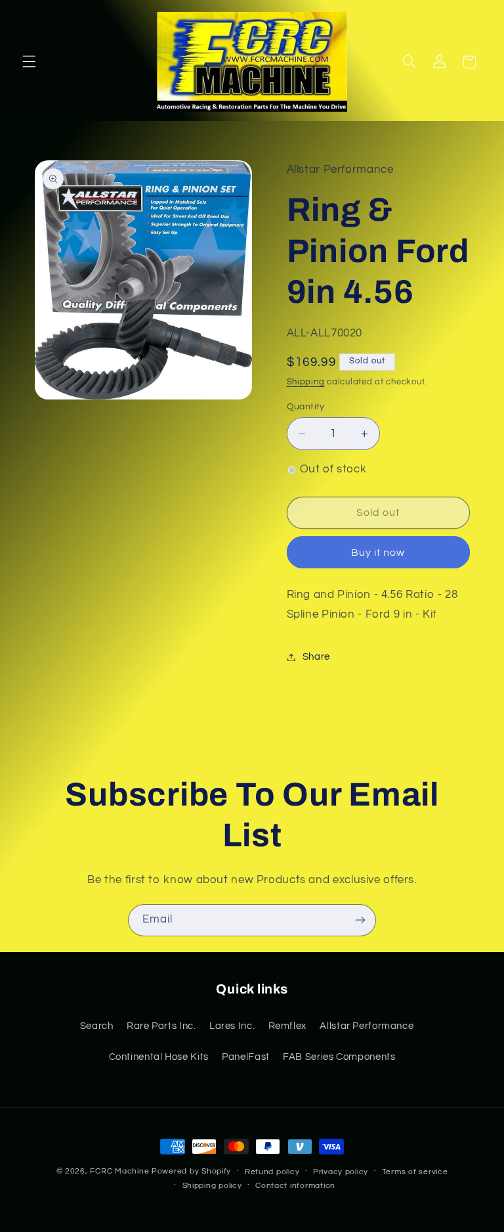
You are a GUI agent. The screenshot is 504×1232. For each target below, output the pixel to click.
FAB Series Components (339, 1057)
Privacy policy (340, 1171)
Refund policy (272, 1171)
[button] (29, 62)
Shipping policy (212, 1185)
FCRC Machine (119, 1171)
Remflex (287, 1026)
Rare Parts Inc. (161, 1026)
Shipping (306, 382)
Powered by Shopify (191, 1171)
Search (97, 1026)
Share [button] (316, 657)
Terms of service (415, 1171)
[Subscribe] (360, 920)
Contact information (295, 1185)
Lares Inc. (232, 1026)
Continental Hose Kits (159, 1057)
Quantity (306, 406)
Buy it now (378, 552)
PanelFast (246, 1057)
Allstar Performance (366, 1026)
